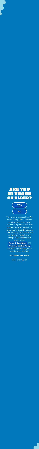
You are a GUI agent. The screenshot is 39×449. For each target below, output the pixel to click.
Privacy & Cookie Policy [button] (19, 246)
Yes (19, 205)
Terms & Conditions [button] (18, 243)
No (19, 211)
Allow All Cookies (22, 255)
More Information (19, 260)
